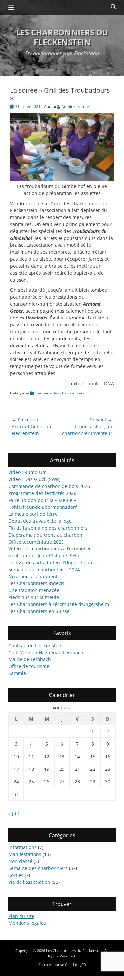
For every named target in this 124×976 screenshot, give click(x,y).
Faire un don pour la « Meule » (42, 500)
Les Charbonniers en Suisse (39, 611)
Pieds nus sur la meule (33, 597)
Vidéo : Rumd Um (27, 472)
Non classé (20, 861)
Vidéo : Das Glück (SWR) (34, 479)
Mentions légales (27, 923)
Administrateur (75, 106)
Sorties (15, 875)
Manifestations (24, 854)
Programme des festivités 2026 (42, 493)
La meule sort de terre (33, 514)
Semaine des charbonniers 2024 (44, 569)
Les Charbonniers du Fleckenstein (62, 37)
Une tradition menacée (33, 590)
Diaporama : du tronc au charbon (45, 535)
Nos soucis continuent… (34, 576)
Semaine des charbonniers (60, 393)
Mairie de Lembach (29, 659)
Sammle (17, 673)
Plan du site (21, 916)
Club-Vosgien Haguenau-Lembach (45, 652)
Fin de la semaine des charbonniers (48, 528)
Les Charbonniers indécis (36, 583)
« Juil (13, 813)
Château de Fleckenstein (35, 645)
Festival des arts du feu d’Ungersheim (50, 562)
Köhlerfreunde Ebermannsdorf (42, 507)
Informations (22, 847)
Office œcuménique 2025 (36, 542)
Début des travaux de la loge (40, 521)
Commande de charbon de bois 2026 (49, 486)
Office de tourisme (28, 666)
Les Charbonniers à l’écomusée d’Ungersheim (58, 604)
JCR (83, 964)
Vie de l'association (29, 882)
